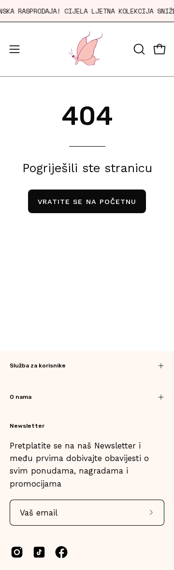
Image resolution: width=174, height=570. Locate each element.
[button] (138, 49)
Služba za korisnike (38, 365)
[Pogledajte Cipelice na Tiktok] (39, 552)
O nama (20, 397)
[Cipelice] (87, 49)
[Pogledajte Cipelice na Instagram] (17, 552)
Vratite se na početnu (87, 201)
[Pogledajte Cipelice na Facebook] (61, 552)
